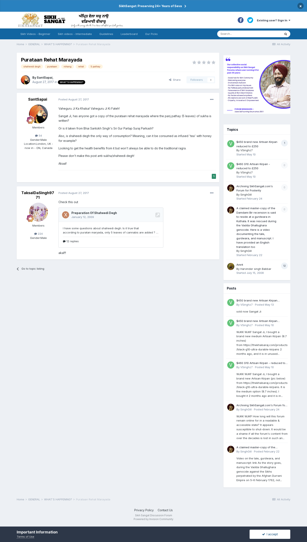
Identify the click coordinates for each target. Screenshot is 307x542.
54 (40, 135)
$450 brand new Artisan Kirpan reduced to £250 (256, 301)
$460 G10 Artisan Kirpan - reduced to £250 (260, 363)
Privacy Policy (144, 510)
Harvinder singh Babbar (255, 268)
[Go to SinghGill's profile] (230, 188)
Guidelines (106, 34)
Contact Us (165, 510)
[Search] (285, 34)
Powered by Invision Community (153, 519)
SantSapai (44, 77)
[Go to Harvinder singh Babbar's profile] (230, 266)
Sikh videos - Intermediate (75, 34)
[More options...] (212, 99)
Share (176, 79)
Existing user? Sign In (273, 20)
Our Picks (151, 34)
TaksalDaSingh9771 (37, 195)
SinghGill (246, 194)
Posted (73, 99)
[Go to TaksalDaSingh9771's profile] (38, 212)
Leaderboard (129, 34)
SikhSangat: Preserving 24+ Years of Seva (150, 6)
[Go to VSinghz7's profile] (230, 143)
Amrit (239, 264)
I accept (271, 534)
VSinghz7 (246, 150)
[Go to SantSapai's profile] (25, 80)
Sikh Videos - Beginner (35, 34)
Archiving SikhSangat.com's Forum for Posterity (261, 405)
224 (40, 233)
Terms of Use (25, 536)
